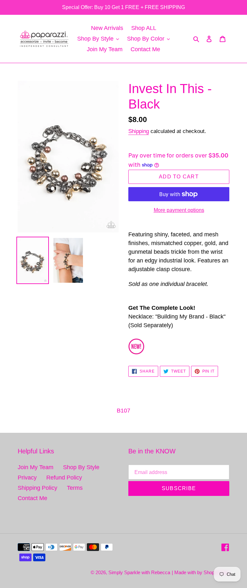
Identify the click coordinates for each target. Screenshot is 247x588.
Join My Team (35, 467)
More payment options (179, 210)
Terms (75, 488)
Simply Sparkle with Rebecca (139, 572)
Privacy (27, 477)
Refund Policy (64, 477)
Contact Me (32, 498)
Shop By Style (81, 467)
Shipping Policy (37, 488)
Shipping (138, 131)
